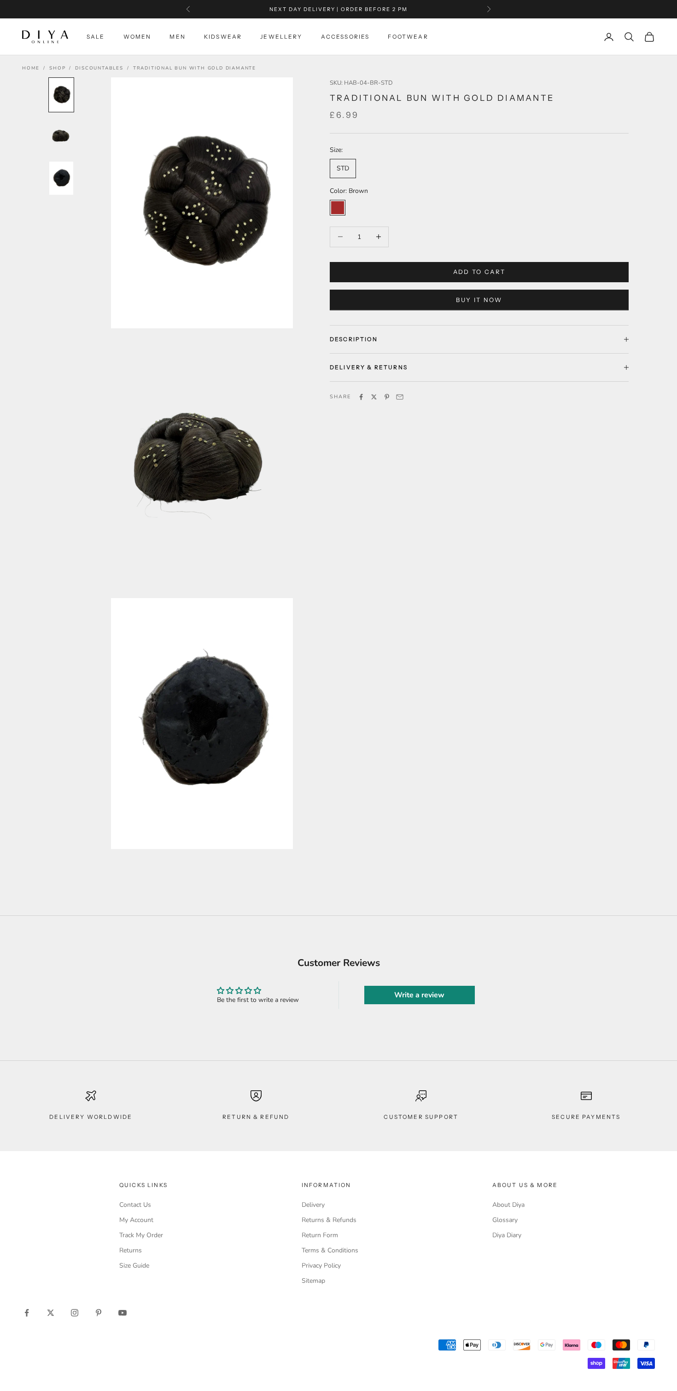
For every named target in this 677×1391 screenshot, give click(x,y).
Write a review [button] (419, 995)
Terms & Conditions (330, 1250)
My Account (136, 1220)
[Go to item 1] (61, 94)
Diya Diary (506, 1235)
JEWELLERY (281, 36)
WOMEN (137, 36)
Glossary (505, 1220)
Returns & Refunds (329, 1220)
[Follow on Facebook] (26, 1312)
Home (31, 68)
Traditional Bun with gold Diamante (194, 68)
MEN (177, 36)
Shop (57, 68)
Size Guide (134, 1265)
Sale (96, 36)
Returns (130, 1250)
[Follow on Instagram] (74, 1312)
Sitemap (313, 1280)
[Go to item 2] (61, 136)
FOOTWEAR (408, 36)
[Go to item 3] (61, 178)
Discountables (99, 68)
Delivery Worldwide (90, 1116)
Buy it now (479, 299)
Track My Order (141, 1235)
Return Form (320, 1235)
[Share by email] (399, 397)
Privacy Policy (321, 1265)
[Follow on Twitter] (50, 1312)
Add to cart (479, 271)
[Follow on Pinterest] (98, 1312)
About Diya (508, 1204)
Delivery (313, 1204)
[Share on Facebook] (361, 397)
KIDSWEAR (223, 36)
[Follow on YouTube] (122, 1312)
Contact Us (135, 1204)
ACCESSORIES (345, 36)
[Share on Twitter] (374, 397)
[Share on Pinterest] (387, 397)
